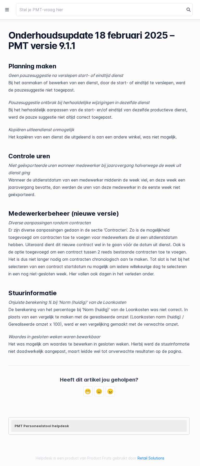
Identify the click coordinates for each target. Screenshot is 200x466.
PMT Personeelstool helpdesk (42, 426)
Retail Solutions (151, 458)
